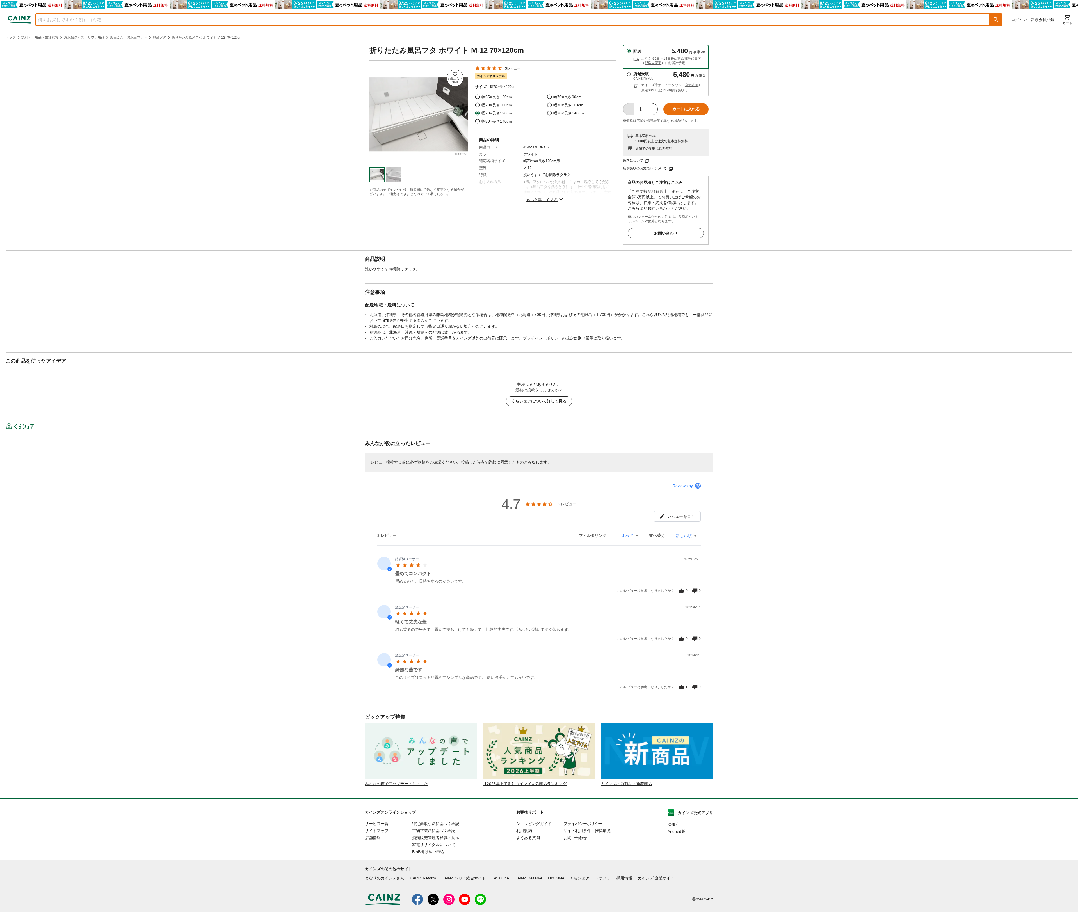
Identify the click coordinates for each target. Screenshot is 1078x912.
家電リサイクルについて (433, 844)
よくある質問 (528, 837)
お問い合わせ (666, 233)
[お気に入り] (455, 78)
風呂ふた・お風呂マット (128, 37)
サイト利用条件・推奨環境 (587, 830)
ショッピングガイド (534, 823)
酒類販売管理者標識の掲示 (435, 837)
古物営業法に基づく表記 (433, 830)
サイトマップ (377, 830)
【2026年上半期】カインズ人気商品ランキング (525, 784)
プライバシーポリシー (583, 823)
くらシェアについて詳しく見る (539, 401)
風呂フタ (159, 37)
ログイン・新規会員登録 (1032, 19)
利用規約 (524, 830)
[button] (996, 19)
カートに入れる (686, 109)
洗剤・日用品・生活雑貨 (39, 37)
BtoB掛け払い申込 (428, 851)
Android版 (676, 831)
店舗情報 (373, 837)
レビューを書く (681, 516)
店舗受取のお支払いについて (645, 168)
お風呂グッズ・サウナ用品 (84, 37)
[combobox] (508, 19)
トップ (11, 37)
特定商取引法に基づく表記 (435, 823)
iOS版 (673, 824)
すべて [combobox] (627, 535)
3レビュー (512, 68)
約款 (422, 462)
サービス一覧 (377, 823)
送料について (633, 160)
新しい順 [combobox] (684, 535)
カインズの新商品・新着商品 (626, 784)
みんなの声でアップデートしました (396, 784)
